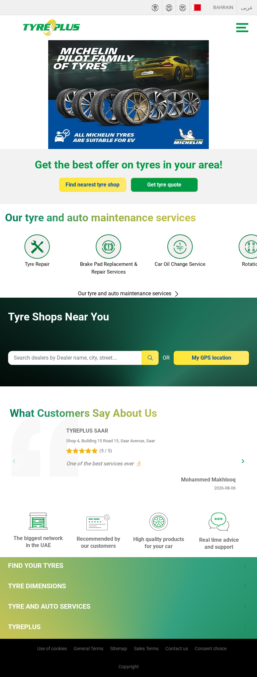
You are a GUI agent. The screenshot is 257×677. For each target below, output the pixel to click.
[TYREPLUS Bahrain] (48, 27)
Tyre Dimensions (37, 586)
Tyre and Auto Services (49, 606)
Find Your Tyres (35, 565)
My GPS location (211, 358)
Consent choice (211, 648)
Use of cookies (52, 648)
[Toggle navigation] (242, 27)
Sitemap (118, 648)
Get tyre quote (164, 184)
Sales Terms (146, 648)
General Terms (88, 648)
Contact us (176, 648)
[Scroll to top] (239, 637)
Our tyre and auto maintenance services (125, 293)
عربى (247, 7)
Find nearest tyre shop (92, 184)
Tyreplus (24, 626)
